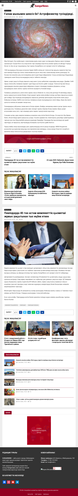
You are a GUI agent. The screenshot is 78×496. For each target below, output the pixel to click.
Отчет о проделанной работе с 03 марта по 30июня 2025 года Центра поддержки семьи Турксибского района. (14, 341)
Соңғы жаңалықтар (12, 354)
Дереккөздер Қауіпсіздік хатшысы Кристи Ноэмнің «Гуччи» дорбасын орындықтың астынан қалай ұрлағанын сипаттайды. (15, 195)
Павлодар (23, 305)
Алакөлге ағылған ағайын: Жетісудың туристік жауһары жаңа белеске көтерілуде (62, 193)
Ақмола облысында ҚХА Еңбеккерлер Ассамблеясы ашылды (37, 193)
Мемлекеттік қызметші (11, 305)
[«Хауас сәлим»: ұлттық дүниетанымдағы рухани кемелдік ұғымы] (9, 401)
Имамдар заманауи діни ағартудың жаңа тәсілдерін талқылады (34, 379)
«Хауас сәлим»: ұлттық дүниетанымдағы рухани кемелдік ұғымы (35, 399)
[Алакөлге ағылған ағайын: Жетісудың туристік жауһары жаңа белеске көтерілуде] (9, 362)
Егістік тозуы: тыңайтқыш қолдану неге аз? (37, 339)
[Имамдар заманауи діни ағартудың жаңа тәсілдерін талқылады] (9, 382)
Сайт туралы (27, 1)
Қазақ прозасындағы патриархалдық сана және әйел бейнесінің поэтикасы (38, 389)
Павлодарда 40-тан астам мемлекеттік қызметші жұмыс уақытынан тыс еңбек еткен (19, 162)
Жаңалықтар (8, 10)
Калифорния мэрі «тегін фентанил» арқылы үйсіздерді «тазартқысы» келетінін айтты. (62, 340)
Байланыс (36, 1)
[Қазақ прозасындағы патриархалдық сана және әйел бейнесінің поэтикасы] (9, 392)
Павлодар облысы (33, 305)
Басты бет (18, 1)
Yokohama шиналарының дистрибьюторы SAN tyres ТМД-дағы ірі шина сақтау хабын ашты (42, 370)
